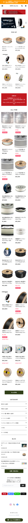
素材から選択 (4, 404)
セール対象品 (4, 432)
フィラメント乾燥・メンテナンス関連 (9, 423)
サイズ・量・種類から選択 (7, 413)
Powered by (12, 515)
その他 (3, 427)
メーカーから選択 (5, 418)
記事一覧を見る (14, 471)
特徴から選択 (4, 408)
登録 (23, 485)
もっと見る (14, 392)
